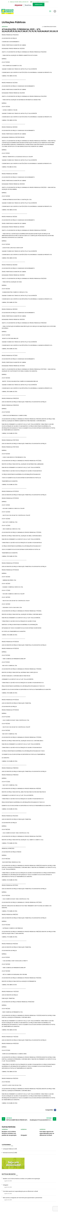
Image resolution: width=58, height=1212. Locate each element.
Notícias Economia (8, 1152)
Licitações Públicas (8, 1149)
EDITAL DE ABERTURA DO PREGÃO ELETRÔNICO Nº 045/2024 (17, 1119)
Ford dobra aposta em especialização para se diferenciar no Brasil (47, 1133)
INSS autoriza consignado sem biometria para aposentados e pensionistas (22, 1197)
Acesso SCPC (38, 4)
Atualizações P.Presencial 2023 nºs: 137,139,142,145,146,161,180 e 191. (43, 1119)
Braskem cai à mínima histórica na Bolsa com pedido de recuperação (9, 1133)
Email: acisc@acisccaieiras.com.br (40, 2)
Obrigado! (24, 1135)
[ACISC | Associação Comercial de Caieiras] (7, 11)
